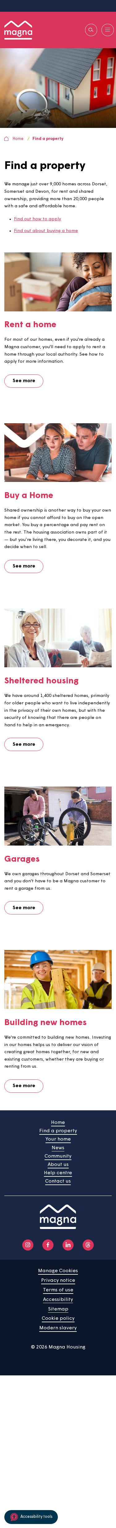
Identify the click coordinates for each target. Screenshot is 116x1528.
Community (58, 1156)
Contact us (58, 1181)
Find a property (47, 139)
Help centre (58, 1173)
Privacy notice (58, 1280)
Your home (58, 1139)
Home (18, 139)
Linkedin (68, 1245)
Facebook (48, 1245)
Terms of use (58, 1290)
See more (24, 380)
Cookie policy (58, 1318)
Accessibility (58, 1299)
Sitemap (58, 1309)
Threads (88, 1245)
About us (58, 1164)
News (58, 1148)
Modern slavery (58, 1328)
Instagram (27, 1245)
